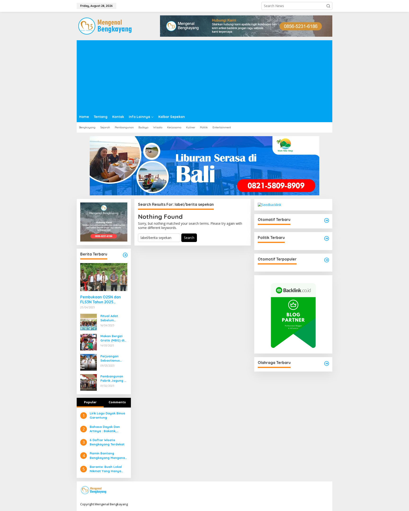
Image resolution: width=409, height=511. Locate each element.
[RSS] (326, 490)
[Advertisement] (204, 76)
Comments (117, 402)
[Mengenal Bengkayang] (105, 25)
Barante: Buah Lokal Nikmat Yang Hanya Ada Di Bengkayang (106, 469)
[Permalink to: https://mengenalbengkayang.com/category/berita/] (125, 255)
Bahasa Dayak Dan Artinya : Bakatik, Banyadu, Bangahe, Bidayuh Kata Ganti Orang (105, 429)
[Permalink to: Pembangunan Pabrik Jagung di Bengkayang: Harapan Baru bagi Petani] (88, 382)
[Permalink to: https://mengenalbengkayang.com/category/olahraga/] (326, 363)
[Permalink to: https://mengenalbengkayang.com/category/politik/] (326, 238)
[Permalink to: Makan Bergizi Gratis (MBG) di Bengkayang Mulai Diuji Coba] (88, 342)
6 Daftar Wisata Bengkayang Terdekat (107, 442)
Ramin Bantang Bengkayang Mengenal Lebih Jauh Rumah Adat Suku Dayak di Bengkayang (108, 455)
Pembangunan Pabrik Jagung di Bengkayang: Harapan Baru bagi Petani (113, 378)
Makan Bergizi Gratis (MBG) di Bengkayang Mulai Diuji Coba (112, 338)
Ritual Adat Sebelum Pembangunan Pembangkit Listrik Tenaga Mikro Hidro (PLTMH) (111, 318)
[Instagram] (311, 490)
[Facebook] (296, 490)
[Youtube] (318, 490)
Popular (90, 402)
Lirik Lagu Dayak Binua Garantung (107, 415)
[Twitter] (304, 490)
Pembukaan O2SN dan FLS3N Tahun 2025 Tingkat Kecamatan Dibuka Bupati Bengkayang (100, 300)
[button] (328, 6)
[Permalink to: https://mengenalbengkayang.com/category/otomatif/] (326, 220)
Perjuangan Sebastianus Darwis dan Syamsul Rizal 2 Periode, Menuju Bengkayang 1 (112, 358)
